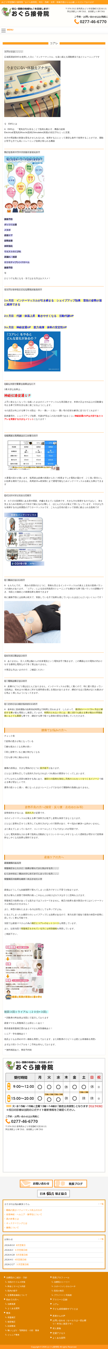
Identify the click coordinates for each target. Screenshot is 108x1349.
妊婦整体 (11, 1326)
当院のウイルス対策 (16, 1282)
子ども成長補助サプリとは (65, 1309)
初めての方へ (12, 1299)
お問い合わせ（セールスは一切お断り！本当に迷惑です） (69, 1322)
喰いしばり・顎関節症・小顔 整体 (23, 1330)
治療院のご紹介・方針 (16, 1277)
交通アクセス (59, 1333)
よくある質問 (13, 1308)
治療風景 (11, 1304)
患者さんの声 (59, 1316)
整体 (8, 1313)
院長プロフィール (61, 1277)
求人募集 (57, 1328)
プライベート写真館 (63, 1295)
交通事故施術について (17, 1295)
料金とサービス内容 (16, 1286)
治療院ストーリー (62, 1282)
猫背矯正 (11, 1322)
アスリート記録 (61, 1299)
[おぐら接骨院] (25, 16)
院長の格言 (59, 1291)
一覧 (102, 1204)
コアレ (56, 1304)
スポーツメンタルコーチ (65, 1286)
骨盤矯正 (11, 1317)
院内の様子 (12, 1291)
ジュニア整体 (13, 1335)
